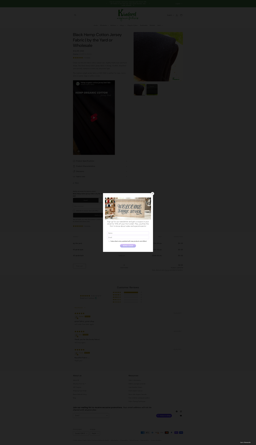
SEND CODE (128, 246)
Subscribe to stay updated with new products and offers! (129, 241)
